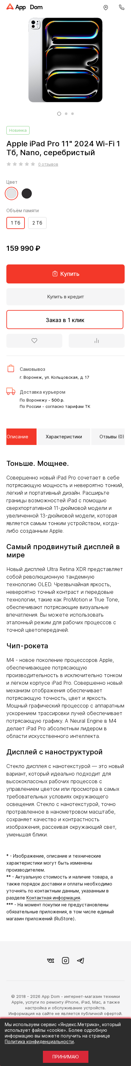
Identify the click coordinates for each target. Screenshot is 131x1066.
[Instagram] (65, 961)
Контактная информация (53, 897)
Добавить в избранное (34, 341)
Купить (69, 273)
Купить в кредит (65, 297)
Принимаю (65, 1056)
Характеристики (64, 436)
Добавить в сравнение (97, 341)
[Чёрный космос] (27, 197)
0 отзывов (48, 164)
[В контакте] (50, 961)
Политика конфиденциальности (39, 1041)
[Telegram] (80, 961)
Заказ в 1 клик (65, 320)
